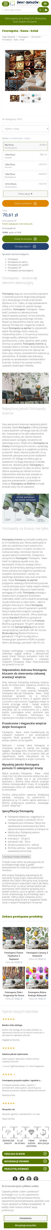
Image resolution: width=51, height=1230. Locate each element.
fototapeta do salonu (18, 261)
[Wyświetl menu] (5, 3)
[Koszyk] (45, 3)
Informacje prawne (16, 1161)
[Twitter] (22, 1179)
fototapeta (13, 259)
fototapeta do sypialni (18, 264)
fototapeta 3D (14, 267)
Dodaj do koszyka (23, 238)
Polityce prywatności (32, 1204)
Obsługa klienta (14, 1153)
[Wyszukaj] (40, 9)
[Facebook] (15, 1179)
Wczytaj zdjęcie (23, 246)
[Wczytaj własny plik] (46, 9)
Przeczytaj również (16, 1168)
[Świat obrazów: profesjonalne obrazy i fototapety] (25, 3)
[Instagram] (28, 1179)
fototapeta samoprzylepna (20, 270)
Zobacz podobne (23, 203)
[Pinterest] (35, 1179)
